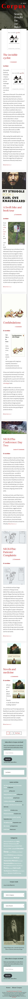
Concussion (6, 848)
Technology (6, 873)
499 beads (6, 791)
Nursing (5, 865)
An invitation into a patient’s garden (12, 817)
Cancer (17, 846)
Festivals (10, 852)
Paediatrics (14, 865)
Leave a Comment (18, 449)
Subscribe (7, 759)
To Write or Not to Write (9, 801)
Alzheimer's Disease (8, 843)
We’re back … (7, 826)
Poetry (6, 868)
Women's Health (12, 873)
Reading (6, 871)
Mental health (8, 863)
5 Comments (18, 214)
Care (20, 846)
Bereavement (7, 846)
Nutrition (10, 865)
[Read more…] (7, 165)
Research (11, 870)
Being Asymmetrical (8, 813)
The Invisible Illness (8, 798)
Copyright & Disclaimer (11, 991)
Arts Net (14, 997)
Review (15, 871)
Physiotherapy (19, 865)
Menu (24, 3)
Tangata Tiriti (7, 810)
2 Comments (14, 676)
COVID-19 (10, 848)
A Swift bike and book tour (12, 209)
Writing (19, 873)
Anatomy (15, 843)
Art (18, 843)
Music (13, 863)
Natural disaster (18, 863)
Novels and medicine (9, 671)
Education (20, 848)
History (10, 855)
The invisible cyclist (10, 56)
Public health (17, 868)
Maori (12, 858)
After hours (13, 841)
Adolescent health (7, 841)
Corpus (13, 5)
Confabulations (11, 322)
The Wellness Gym (8, 822)
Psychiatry (11, 868)
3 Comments (16, 559)
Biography (13, 846)
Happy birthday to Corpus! (10, 794)
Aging (17, 841)
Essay (6, 852)
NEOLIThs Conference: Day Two (12, 442)
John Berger (6, 383)
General (17, 852)
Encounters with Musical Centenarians (13, 804)
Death (14, 848)
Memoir (15, 861)
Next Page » (17, 734)
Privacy (20, 991)
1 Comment (13, 62)
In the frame (6, 829)
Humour (15, 855)
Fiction (14, 852)
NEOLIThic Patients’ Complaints (9, 552)
